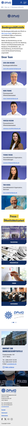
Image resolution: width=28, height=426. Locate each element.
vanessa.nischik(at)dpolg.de (11, 128)
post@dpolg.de (11, 364)
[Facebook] (2, 419)
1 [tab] (12, 322)
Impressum (4, 412)
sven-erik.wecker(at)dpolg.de (12, 68)
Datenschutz (4, 415)
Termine (14, 283)
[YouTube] (7, 419)
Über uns (7, 7)
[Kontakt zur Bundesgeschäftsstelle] (14, 338)
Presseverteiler (14, 263)
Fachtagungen (14, 304)
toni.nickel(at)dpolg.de (10, 193)
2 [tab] (13, 322)
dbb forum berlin (6, 33)
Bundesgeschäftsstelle (17, 7)
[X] (4, 419)
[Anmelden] (20, 3)
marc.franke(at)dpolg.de (10, 98)
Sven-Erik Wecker (9, 63)
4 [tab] (16, 322)
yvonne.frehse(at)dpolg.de (11, 163)
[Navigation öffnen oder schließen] (25, 2)
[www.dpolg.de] (2, 7)
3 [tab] (14, 322)
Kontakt (3, 410)
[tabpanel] (14, 315)
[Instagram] (11, 419)
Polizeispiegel (14, 242)
